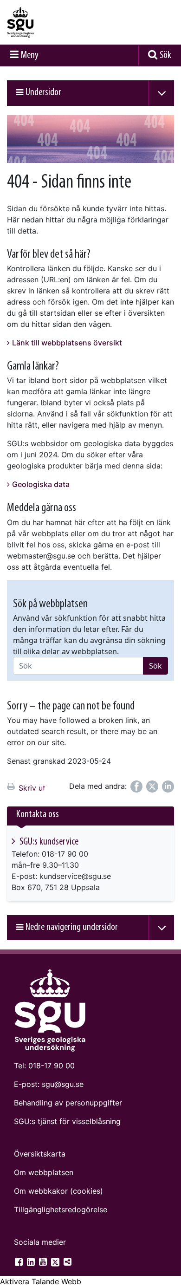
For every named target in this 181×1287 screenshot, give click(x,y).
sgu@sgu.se (63, 1084)
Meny (30, 55)
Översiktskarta (39, 1153)
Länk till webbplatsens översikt (67, 342)
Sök (165, 55)
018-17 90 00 (51, 1065)
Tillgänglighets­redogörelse (60, 1209)
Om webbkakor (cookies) (58, 1191)
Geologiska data (41, 484)
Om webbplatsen (43, 1172)
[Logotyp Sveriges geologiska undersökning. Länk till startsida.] (44, 22)
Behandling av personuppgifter (68, 1102)
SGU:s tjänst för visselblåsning (67, 1121)
